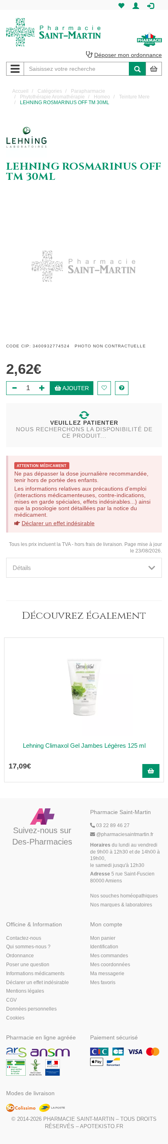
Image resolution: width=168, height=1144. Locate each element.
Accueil (20, 91)
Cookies (15, 1018)
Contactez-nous (23, 938)
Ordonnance (20, 955)
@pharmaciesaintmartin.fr (124, 834)
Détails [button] (22, 567)
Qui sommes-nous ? (28, 947)
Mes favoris (102, 982)
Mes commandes (109, 955)
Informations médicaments (35, 973)
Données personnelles (31, 1009)
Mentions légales (25, 991)
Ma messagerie (107, 973)
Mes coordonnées (110, 964)
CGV (11, 1000)
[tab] (84, 567)
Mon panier (102, 938)
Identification (104, 947)
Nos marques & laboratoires (121, 905)
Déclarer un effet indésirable (58, 523)
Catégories (50, 91)
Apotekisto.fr (101, 1126)
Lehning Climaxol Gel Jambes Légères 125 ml (84, 745)
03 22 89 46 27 (112, 825)
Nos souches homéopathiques (124, 896)
